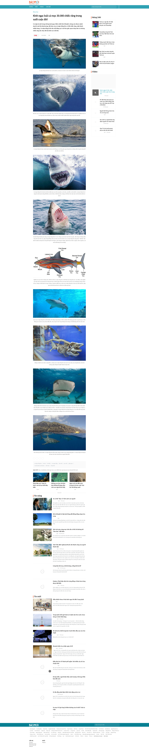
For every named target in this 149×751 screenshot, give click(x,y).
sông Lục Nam (32, 734)
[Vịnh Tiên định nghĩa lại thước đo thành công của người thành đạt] (42, 550)
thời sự (81, 736)
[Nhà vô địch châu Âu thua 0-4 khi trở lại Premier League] (95, 64)
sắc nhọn (47, 465)
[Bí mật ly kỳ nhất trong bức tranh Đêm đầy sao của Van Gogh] (42, 636)
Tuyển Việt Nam (46, 732)
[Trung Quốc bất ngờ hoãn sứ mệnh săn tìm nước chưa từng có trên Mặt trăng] (42, 620)
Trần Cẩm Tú (89, 732)
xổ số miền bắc (88, 730)
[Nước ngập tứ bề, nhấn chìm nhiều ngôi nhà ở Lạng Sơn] (95, 92)
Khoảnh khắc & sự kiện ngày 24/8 (63, 646)
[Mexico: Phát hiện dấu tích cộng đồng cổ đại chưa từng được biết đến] (42, 586)
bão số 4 (83, 732)
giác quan (71, 463)
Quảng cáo (31, 746)
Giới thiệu (31, 742)
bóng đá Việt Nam (96, 732)
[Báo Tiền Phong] (54, 619)
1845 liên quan (60, 694)
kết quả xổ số (78, 732)
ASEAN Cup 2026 (33, 736)
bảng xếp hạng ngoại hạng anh (89, 734)
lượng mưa (73, 730)
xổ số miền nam (40, 734)
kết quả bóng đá (52, 736)
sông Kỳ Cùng (113, 732)
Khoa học (35, 12)
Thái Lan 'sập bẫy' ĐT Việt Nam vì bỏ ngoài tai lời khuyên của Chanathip (106, 23)
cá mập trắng (54, 463)
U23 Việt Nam (37, 730)
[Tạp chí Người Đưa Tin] (54, 681)
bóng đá (59, 732)
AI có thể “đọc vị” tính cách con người (64, 499)
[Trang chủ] (34, 2)
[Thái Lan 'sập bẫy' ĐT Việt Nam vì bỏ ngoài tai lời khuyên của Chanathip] (95, 24)
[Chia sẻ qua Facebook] (34, 458)
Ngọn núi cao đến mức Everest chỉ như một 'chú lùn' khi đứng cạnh (77, 485)
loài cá (44, 463)
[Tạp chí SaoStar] (101, 57)
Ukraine (86, 736)
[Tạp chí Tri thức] (54, 601)
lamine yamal (66, 730)
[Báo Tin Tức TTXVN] (54, 648)
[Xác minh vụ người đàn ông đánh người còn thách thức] (95, 122)
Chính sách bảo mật (32, 745)
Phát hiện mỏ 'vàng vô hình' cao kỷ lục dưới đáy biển (40, 485)
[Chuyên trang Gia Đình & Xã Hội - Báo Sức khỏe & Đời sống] (54, 635)
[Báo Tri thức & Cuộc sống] (53, 489)
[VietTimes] (54, 533)
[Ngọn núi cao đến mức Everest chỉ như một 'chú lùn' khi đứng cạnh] (78, 477)
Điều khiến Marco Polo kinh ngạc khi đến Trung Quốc (68, 599)
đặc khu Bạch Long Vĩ (70, 736)
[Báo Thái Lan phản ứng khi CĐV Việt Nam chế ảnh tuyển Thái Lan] (95, 54)
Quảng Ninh (95, 730)
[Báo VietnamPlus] (55, 585)
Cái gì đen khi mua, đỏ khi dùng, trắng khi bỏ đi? (67, 566)
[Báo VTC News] (55, 568)
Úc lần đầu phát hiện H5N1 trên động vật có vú (66, 692)
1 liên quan (62, 585)
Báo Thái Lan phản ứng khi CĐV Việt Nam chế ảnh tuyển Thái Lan (107, 53)
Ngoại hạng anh (39, 732)
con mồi (65, 463)
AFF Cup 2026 (54, 734)
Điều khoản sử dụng (32, 743)
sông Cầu (43, 730)
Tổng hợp (43, 742)
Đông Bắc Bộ (108, 730)
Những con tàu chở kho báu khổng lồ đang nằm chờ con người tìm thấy (58, 485)
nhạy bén (53, 465)
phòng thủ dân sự (115, 730)
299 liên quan (106, 123)
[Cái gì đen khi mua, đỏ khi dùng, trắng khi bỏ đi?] (42, 571)
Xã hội (82, 730)
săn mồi (60, 463)
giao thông (32, 732)
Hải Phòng (59, 736)
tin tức (103, 732)
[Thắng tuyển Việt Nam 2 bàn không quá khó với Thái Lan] (95, 44)
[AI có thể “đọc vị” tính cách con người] (42, 504)
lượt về (31, 730)
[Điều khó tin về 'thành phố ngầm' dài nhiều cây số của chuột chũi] (42, 667)
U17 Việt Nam (53, 732)
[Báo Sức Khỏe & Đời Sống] (101, 123)
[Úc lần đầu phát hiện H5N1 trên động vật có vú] (42, 697)
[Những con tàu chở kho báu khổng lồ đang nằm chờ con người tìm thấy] (59, 477)
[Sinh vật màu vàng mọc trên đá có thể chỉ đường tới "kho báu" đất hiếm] (42, 535)
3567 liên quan (62, 568)
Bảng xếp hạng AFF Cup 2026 (68, 732)
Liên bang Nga (101, 730)
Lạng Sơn (78, 730)
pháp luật (48, 730)
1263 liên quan (61, 533)
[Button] (119, 7)
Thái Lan (90, 736)
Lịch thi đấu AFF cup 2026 (43, 736)
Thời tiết (102, 734)
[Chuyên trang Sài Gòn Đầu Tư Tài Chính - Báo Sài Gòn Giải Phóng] (55, 501)
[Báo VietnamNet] (34, 489)
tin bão (97, 734)
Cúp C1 (72, 734)
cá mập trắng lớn (38, 463)
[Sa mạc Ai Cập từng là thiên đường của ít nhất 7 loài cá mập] (42, 713)
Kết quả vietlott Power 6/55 (57, 730)
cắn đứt (48, 463)
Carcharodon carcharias (39, 465)
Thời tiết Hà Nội (108, 734)
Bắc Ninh (77, 736)
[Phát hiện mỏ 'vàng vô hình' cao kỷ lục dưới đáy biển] (41, 477)
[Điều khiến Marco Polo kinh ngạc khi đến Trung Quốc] (42, 605)
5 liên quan (106, 95)
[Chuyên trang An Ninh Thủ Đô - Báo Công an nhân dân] (35, 35)
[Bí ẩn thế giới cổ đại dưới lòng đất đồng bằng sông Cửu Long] (42, 519)
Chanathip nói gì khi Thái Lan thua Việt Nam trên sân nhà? (106, 33)
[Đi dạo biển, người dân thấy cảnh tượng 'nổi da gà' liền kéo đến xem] (42, 682)
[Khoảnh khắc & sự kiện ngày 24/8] (42, 651)
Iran (63, 736)
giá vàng (107, 732)
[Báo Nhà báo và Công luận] (55, 694)
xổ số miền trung (78, 734)
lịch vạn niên (47, 734)
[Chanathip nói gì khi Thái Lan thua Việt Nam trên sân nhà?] (95, 34)
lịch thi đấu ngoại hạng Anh (63, 734)
